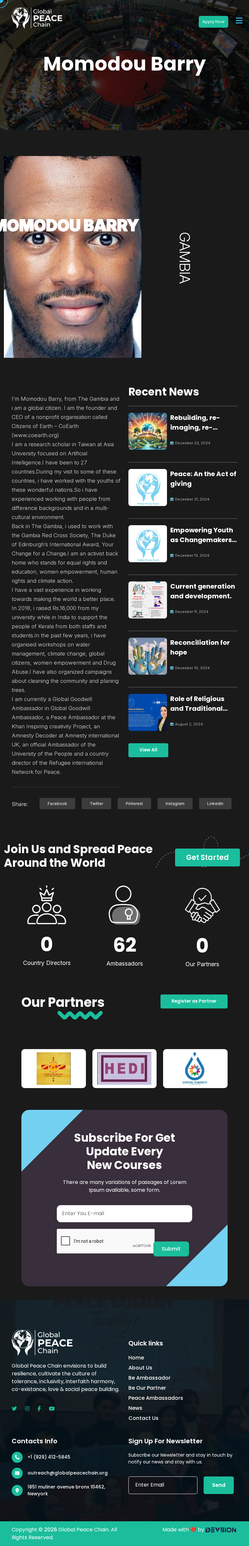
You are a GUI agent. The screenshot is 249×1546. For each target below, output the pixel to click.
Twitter (96, 803)
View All (148, 750)
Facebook (57, 803)
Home (136, 1357)
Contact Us (143, 1418)
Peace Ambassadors (155, 1398)
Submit (171, 1249)
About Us (140, 1367)
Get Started (207, 857)
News (135, 1408)
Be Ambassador (149, 1378)
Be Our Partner (147, 1388)
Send (218, 1485)
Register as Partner (194, 1001)
